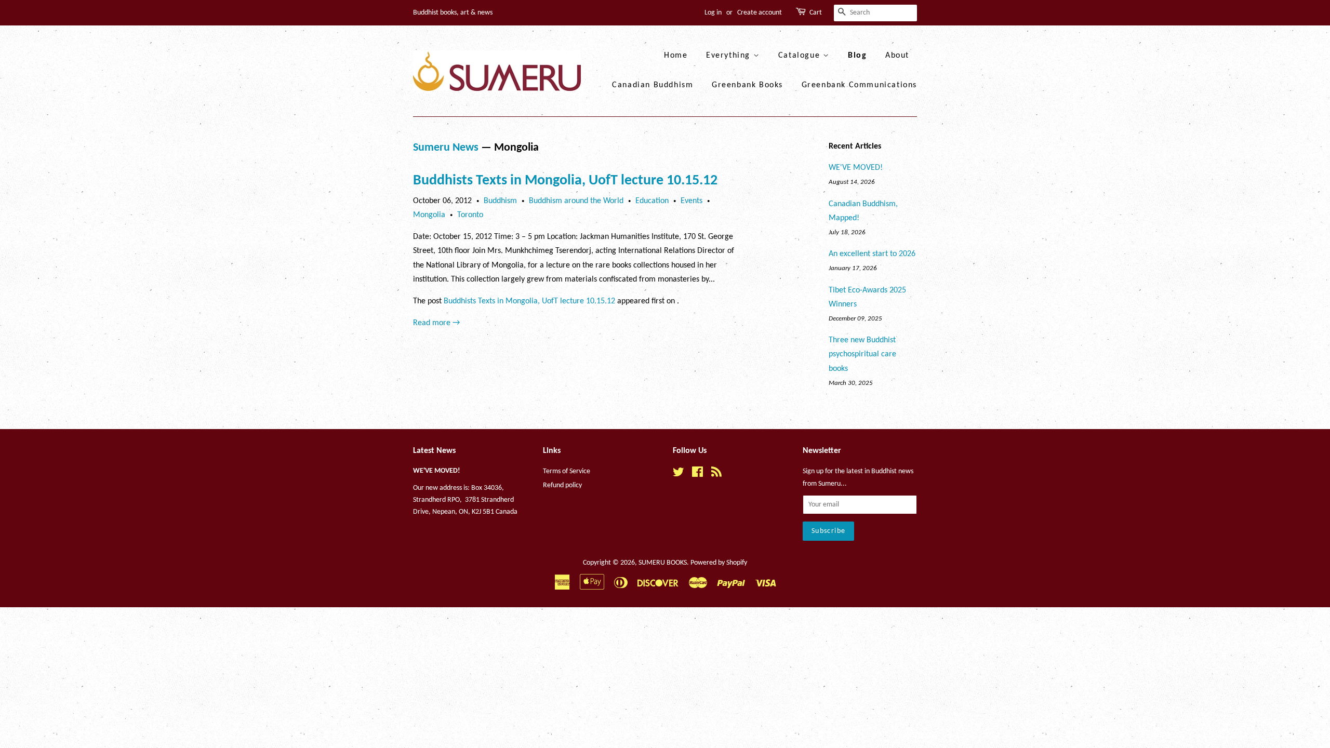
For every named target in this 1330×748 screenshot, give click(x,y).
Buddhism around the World (576, 201)
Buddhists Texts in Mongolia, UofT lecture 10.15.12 (565, 180)
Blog (857, 55)
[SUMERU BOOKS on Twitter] (678, 474)
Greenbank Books (747, 85)
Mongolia (429, 215)
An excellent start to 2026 (872, 254)
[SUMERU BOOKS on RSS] (716, 474)
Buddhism (500, 201)
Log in (713, 13)
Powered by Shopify (718, 562)
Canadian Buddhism (652, 85)
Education (652, 201)
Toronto (470, 215)
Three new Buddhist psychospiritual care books (862, 354)
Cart (815, 13)
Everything (729, 55)
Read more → (436, 323)
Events (691, 201)
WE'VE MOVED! (856, 168)
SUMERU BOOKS (663, 562)
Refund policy (562, 485)
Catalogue (800, 55)
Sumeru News (445, 148)
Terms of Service (566, 471)
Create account (759, 13)
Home (675, 55)
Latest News (434, 451)
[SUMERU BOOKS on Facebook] (697, 474)
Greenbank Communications (859, 85)
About (897, 55)
